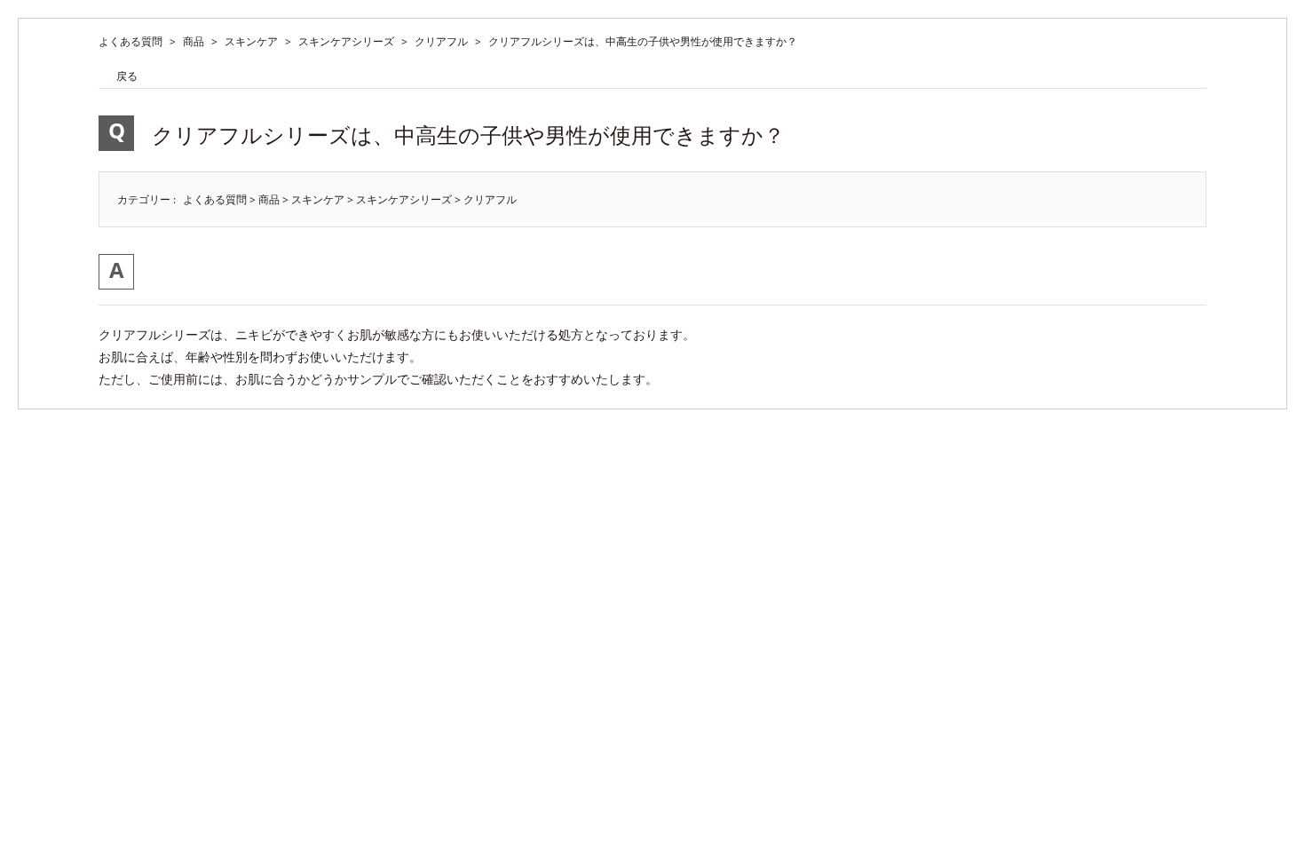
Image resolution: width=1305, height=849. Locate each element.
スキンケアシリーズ (346, 41)
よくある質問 (130, 41)
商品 (193, 41)
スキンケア (251, 41)
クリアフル (441, 41)
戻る (127, 75)
